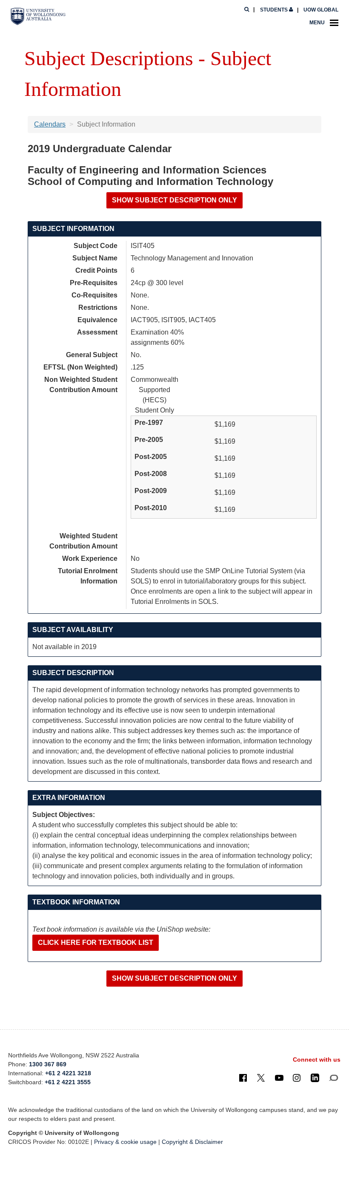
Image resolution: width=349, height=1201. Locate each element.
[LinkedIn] (314, 1077)
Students (274, 10)
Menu (317, 23)
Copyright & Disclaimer (192, 1141)
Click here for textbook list (95, 942)
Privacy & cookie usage (125, 1141)
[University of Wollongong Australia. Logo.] (38, 17)
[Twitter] (261, 1077)
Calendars (50, 124)
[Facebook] (243, 1077)
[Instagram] (297, 1077)
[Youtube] (279, 1077)
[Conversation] (333, 1077)
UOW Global (320, 10)
